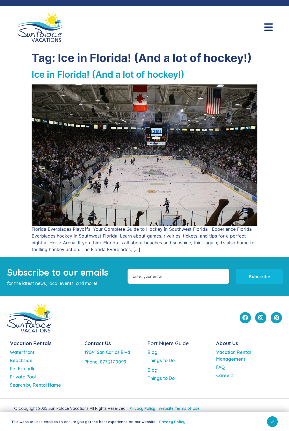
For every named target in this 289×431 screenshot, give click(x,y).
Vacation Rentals (31, 343)
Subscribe (259, 276)
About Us (227, 343)
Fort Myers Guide (168, 343)
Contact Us (97, 343)
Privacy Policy (142, 408)
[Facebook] (245, 317)
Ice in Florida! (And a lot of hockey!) (108, 74)
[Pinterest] (276, 317)
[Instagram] (260, 317)
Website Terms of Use (179, 408)
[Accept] (272, 421)
